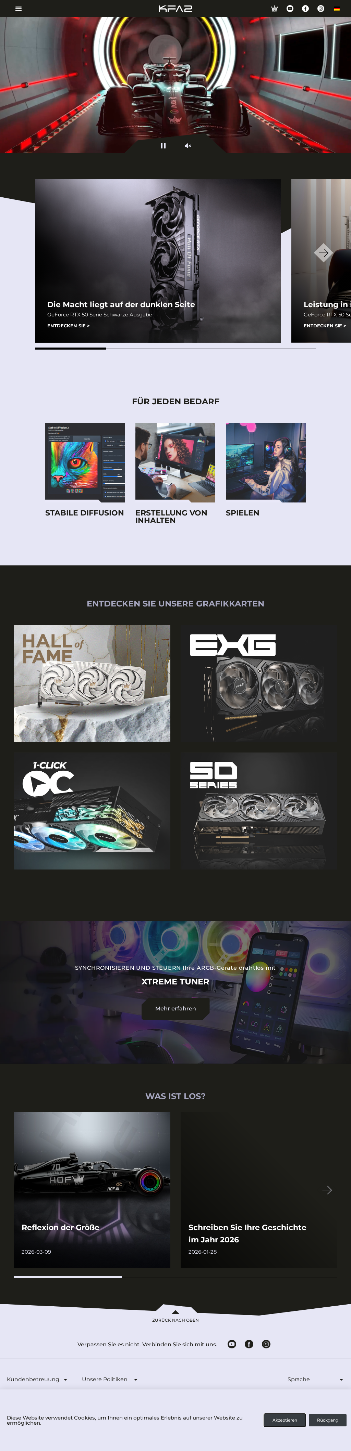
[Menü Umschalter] (16, 8)
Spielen (242, 513)
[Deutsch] (337, 8)
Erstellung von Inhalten (171, 516)
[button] (70, 349)
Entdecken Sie (68, 325)
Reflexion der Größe (60, 1227)
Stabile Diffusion (84, 513)
